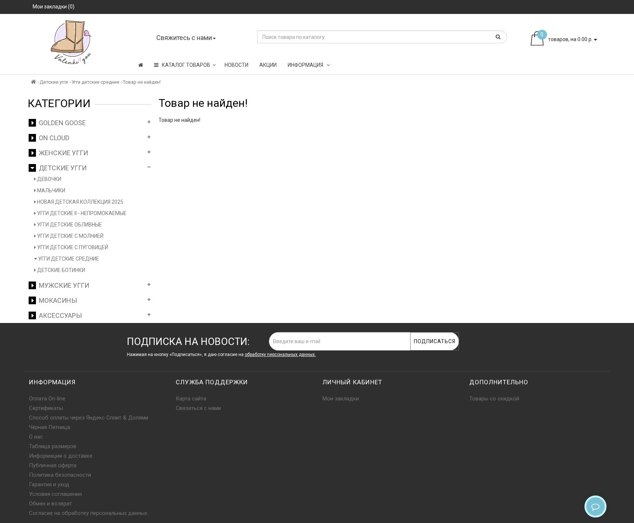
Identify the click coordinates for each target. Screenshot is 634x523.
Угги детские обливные (69, 225)
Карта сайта (191, 398)
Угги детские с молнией (69, 236)
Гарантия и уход (49, 484)
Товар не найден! (142, 82)
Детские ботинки (60, 270)
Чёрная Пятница (49, 427)
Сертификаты (46, 408)
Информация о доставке (60, 456)
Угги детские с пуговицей (72, 247)
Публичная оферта (52, 465)
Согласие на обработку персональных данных (88, 513)
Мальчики (50, 190)
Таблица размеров (52, 446)
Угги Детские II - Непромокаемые (81, 213)
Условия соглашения (55, 494)
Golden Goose (61, 123)
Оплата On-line (47, 398)
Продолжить (586, 135)
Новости (236, 65)
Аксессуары (59, 315)
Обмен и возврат (50, 503)
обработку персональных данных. (280, 354)
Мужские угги (62, 285)
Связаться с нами (198, 408)
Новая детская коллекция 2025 (79, 202)
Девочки (48, 179)
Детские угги (54, 82)
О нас (36, 436)
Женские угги (62, 153)
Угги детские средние (95, 82)
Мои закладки (341, 398)
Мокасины (56, 300)
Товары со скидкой (494, 398)
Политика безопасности (60, 475)
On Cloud (52, 138)
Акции (268, 65)
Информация (306, 65)
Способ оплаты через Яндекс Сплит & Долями (88, 417)
